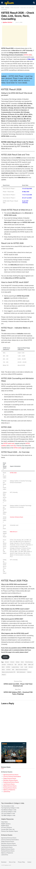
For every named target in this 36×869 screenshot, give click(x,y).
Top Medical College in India (8, 810)
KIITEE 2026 (28, 55)
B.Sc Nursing (29, 662)
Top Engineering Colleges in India (10, 808)
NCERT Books (5, 825)
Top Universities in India (7, 806)
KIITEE (5, 657)
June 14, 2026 (18, 22)
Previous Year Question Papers (9, 831)
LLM (26, 667)
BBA (25, 664)
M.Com (31, 667)
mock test (13, 446)
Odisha (29, 672)
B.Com (12, 662)
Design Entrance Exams (9, 778)
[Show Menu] (2, 2)
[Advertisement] (14, 35)
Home (2, 7)
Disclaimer (3, 862)
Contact (29, 862)
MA (13, 669)
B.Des (17, 662)
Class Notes (4, 822)
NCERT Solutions (5, 824)
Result (4, 674)
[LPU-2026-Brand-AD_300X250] (13, 752)
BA (15, 664)
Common (7, 7)
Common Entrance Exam (16, 517)
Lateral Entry (15, 667)
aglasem (9, 2)
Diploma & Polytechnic (9, 789)
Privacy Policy (21, 862)
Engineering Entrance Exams (11, 782)
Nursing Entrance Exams (9, 788)
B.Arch (7, 662)
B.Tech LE (10, 664)
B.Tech (4, 664)
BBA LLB (30, 664)
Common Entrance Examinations (12, 776)
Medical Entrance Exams (9, 786)
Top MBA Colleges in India (8, 815)
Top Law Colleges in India (8, 813)
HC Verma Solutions (6, 827)
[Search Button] (34, 2)
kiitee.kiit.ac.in (13, 531)
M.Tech (8, 669)
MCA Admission (21, 672)
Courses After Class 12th (7, 829)
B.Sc (22, 662)
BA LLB (20, 664)
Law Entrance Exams (9, 784)
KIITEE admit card (8, 443)
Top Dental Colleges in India (8, 811)
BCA (3, 667)
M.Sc (3, 669)
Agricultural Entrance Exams (10, 774)
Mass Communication (21, 669)
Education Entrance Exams (10, 780)
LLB (22, 667)
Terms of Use (12, 862)
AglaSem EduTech (7, 22)
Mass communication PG (8, 672)
